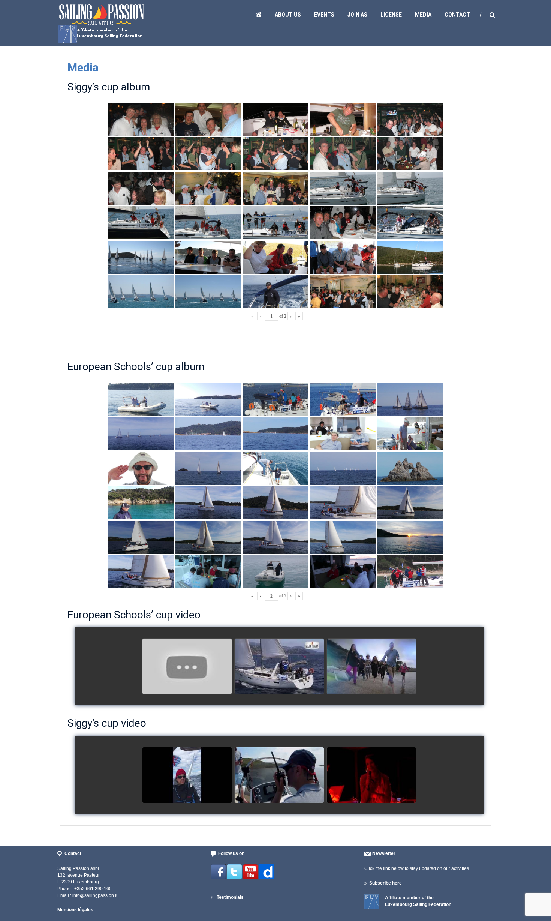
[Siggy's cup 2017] (187, 775)
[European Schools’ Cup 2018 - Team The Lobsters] (187, 667)
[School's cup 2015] (279, 667)
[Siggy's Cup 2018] (279, 775)
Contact (457, 15)
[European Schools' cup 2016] (371, 667)
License (391, 15)
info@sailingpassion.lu (95, 895)
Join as (357, 15)
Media (423, 15)
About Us (288, 15)
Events (324, 15)
